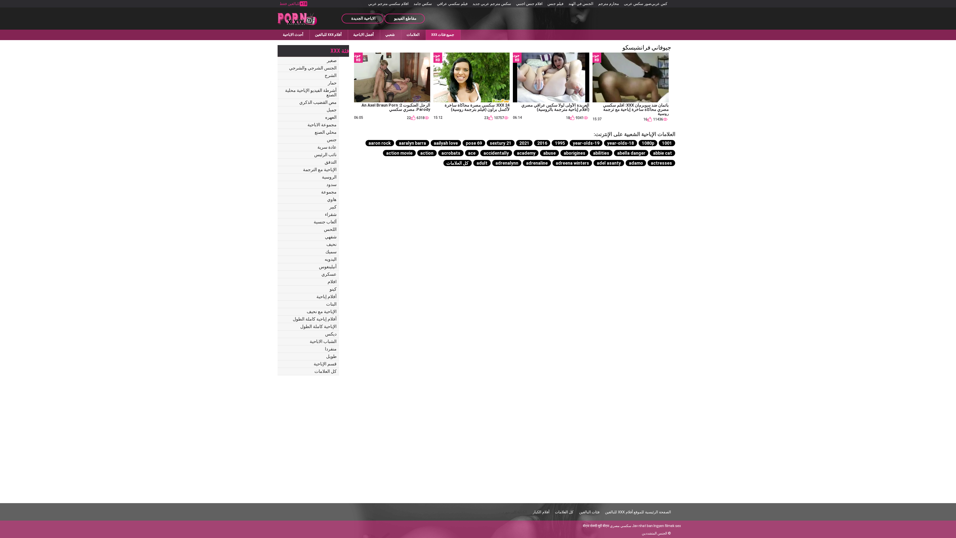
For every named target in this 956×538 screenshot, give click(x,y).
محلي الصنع (326, 132)
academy (526, 153)
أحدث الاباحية (293, 34)
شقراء (331, 214)
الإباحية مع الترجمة (320, 169)
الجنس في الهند (580, 3)
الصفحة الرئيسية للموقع (652, 512)
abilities (601, 153)
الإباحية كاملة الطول (318, 326)
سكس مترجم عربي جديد (492, 3)
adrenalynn (506, 163)
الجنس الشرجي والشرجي (313, 67)
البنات (331, 304)
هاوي (332, 199)
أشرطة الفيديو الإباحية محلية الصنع (311, 92)
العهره (331, 117)
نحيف (331, 244)
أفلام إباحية (326, 296)
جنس (332, 139)
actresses (661, 163)
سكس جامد (423, 3)
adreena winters (572, 163)
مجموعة (329, 192)
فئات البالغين (589, 512)
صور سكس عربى (637, 3)
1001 (667, 143)
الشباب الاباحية (323, 341)
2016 (542, 143)
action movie (399, 153)
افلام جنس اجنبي (529, 3)
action (426, 153)
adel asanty (609, 163)
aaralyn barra (412, 143)
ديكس (331, 333)
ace (472, 153)
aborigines (574, 153)
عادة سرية (327, 147)
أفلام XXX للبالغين (328, 34)
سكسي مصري (620, 526)
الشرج (331, 75)
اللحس (330, 229)
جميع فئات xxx (442, 34)
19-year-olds (586, 143)
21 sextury (500, 143)
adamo (636, 163)
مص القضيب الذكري (318, 102)
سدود (331, 184)
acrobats (450, 153)
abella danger (631, 153)
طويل (331, 356)
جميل (332, 109)
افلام (332, 281)
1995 (560, 143)
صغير (332, 60)
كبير (333, 206)
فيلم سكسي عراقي (452, 3)
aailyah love (446, 143)
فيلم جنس (555, 3)
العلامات (413, 34)
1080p (648, 143)
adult (482, 163)
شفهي (331, 236)
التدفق (331, 162)
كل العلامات (325, 371)
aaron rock (379, 143)
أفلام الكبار (541, 512)
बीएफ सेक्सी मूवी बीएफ (596, 526)
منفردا (331, 348)
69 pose (474, 143)
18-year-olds (620, 143)
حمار (332, 82)
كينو (333, 289)
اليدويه (331, 259)
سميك (331, 251)
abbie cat (662, 153)
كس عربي (659, 3)
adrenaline (537, 163)
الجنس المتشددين (654, 533)
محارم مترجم (608, 3)
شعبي (390, 34)
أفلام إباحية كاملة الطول (315, 319)
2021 (524, 143)
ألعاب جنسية (325, 221)
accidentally (496, 153)
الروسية (329, 177)
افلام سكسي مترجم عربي (388, 3)
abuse (549, 153)
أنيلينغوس (328, 266)
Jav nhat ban (642, 526)
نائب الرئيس (325, 154)
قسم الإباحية (325, 363)
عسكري (329, 274)
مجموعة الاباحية (322, 124)
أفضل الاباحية (363, 34)
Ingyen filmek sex (667, 526)
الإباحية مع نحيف (322, 311)
